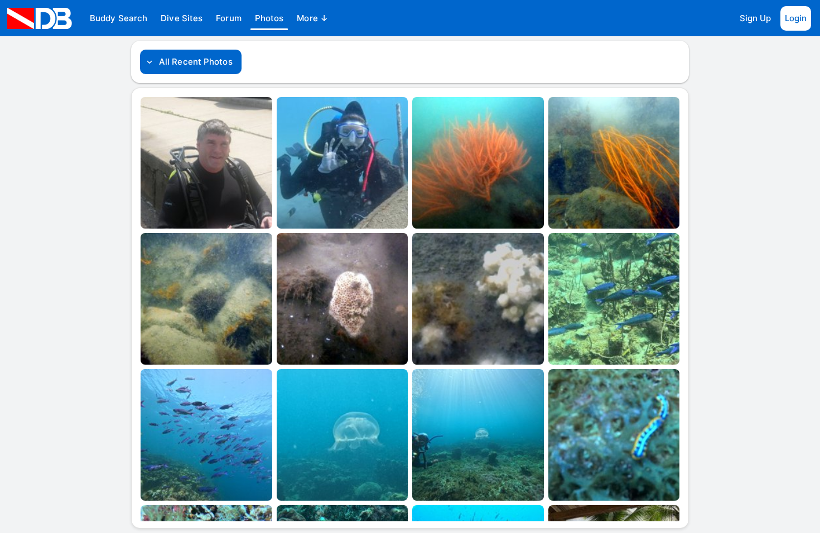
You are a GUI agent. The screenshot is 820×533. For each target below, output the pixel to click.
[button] (118, 18)
